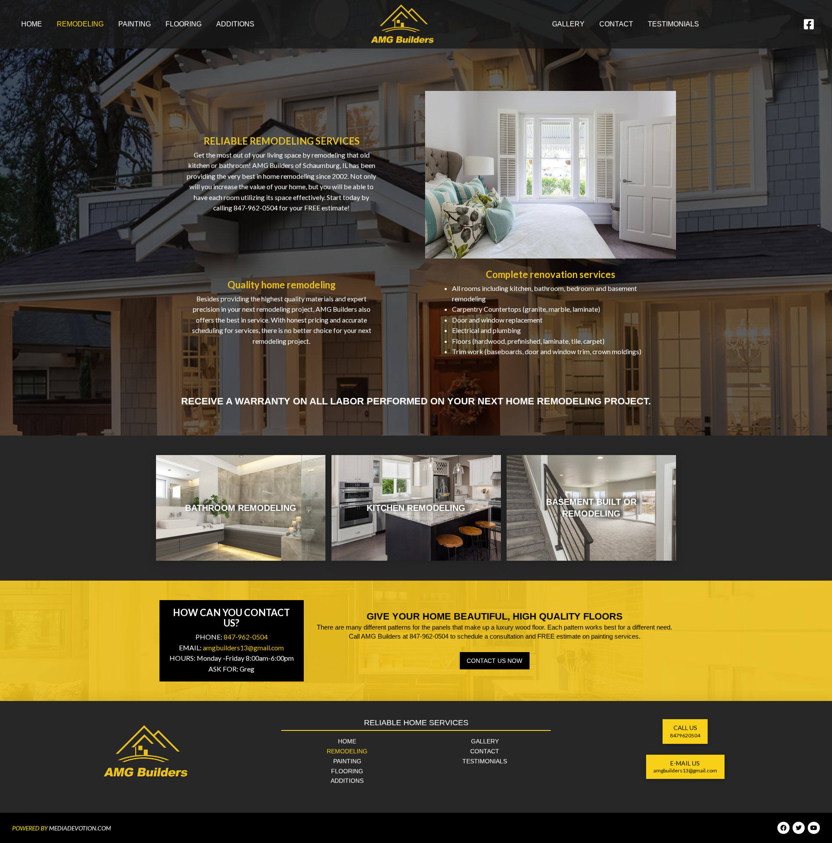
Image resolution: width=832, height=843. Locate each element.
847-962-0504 (246, 637)
